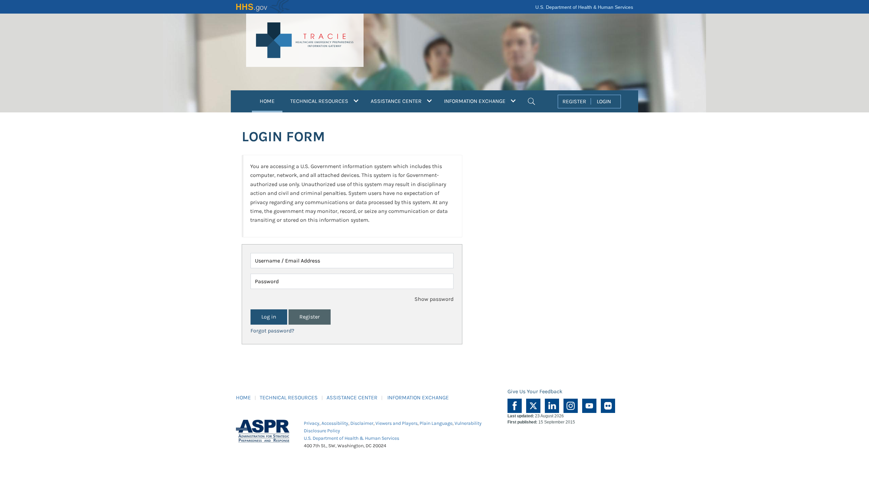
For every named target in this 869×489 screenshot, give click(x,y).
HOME (271, 100)
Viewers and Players (396, 423)
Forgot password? (272, 330)
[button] (531, 100)
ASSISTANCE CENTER (352, 397)
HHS (263, 7)
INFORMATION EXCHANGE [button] (475, 101)
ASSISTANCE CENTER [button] (397, 101)
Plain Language (436, 423)
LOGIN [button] (604, 101)
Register (309, 316)
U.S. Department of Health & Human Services (584, 7)
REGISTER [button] (574, 101)
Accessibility (334, 423)
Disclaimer (361, 423)
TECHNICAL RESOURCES (289, 397)
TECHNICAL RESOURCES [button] (320, 101)
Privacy (311, 423)
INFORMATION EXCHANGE (418, 397)
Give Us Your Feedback (534, 391)
